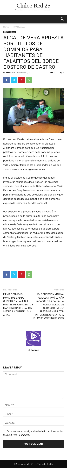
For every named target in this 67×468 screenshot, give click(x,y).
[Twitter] (14, 80)
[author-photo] (33, 338)
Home (6, 26)
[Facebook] (6, 80)
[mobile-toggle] (5, 19)
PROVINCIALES (18, 26)
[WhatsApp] (29, 80)
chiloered (10, 72)
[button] (62, 19)
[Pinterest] (21, 80)
